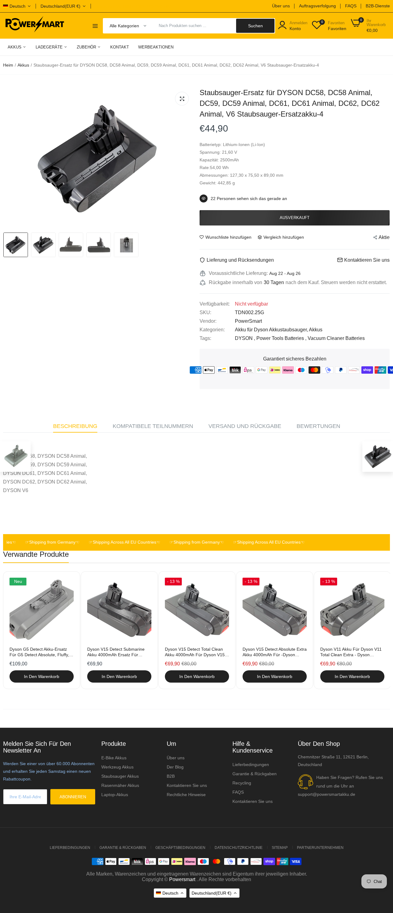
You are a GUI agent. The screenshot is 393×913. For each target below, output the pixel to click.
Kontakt (119, 47)
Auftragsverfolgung (317, 5)
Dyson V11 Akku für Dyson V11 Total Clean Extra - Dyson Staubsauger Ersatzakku (351, 652)
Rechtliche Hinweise (186, 794)
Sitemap (280, 848)
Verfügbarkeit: (215, 303)
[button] (336, 466)
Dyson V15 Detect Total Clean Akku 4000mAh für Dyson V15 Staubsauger (195, 652)
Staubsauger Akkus (120, 776)
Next (374, 630)
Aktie (384, 237)
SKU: (205, 312)
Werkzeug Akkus (117, 767)
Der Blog (175, 767)
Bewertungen (318, 426)
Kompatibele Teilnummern (153, 426)
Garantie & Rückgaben (254, 773)
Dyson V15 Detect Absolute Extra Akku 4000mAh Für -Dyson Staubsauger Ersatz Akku (275, 652)
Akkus (15, 47)
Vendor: (208, 321)
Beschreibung (75, 426)
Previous (18, 630)
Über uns (281, 5)
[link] (68, 583)
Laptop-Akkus (114, 794)
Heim (8, 65)
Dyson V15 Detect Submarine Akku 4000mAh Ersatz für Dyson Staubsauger (116, 652)
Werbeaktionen (155, 47)
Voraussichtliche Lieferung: (238, 273)
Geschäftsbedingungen (180, 848)
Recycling (241, 782)
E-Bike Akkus (113, 757)
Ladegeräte (50, 47)
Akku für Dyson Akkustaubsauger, (272, 329)
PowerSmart (248, 321)
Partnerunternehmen (320, 848)
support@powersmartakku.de (326, 794)
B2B (171, 776)
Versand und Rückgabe (244, 426)
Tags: (205, 338)
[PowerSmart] (34, 25)
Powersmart (182, 879)
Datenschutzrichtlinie (239, 848)
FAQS (350, 5)
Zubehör (87, 47)
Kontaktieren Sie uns (187, 785)
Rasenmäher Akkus (120, 785)
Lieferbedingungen (250, 764)
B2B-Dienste (378, 5)
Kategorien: (212, 329)
